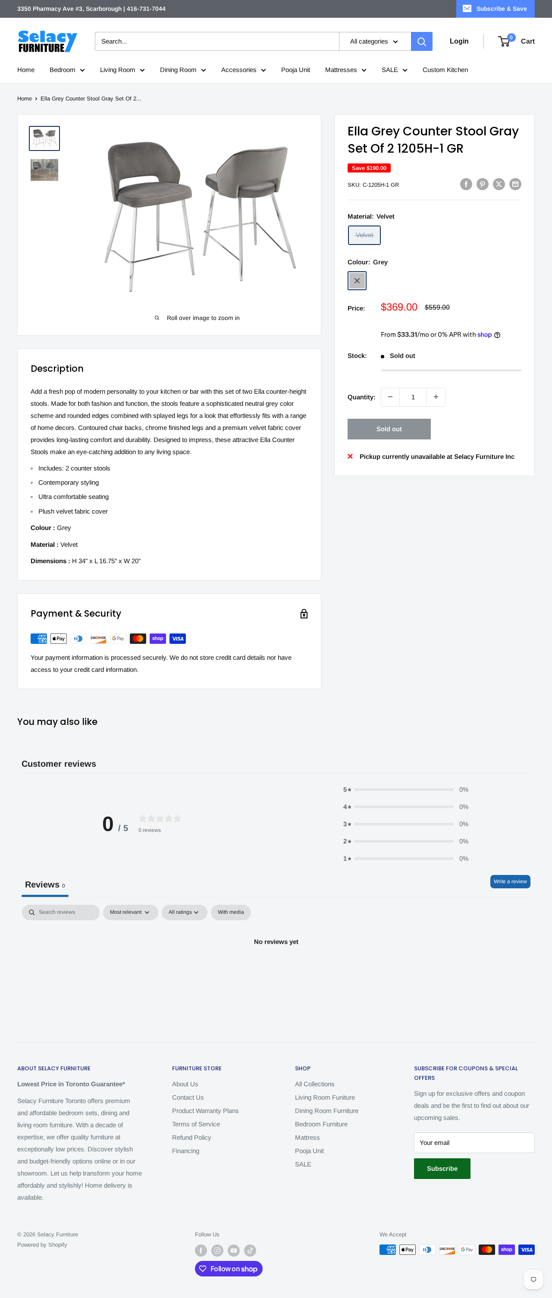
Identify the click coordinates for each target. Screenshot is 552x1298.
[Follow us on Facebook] (201, 1251)
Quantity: (362, 396)
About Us (185, 1084)
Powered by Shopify (42, 1245)
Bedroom (62, 69)
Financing (185, 1150)
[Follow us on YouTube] (234, 1251)
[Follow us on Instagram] (217, 1251)
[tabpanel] (276, 971)
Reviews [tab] (45, 884)
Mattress (307, 1137)
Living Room (117, 69)
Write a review (510, 881)
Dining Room (178, 69)
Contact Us (188, 1097)
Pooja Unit (295, 69)
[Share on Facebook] (466, 184)
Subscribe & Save (502, 8)
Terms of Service (196, 1124)
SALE (390, 69)
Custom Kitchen (445, 69)
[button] (405, 790)
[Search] (422, 41)
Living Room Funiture (325, 1097)
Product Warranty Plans (205, 1110)
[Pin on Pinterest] (483, 184)
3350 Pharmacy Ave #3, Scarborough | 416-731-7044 (91, 8)
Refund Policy (191, 1137)
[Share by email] (515, 184)
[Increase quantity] (436, 397)
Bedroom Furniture (321, 1124)
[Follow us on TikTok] (250, 1251)
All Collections (315, 1084)
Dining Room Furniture (326, 1110)
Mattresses (341, 69)
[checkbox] (231, 912)
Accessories (239, 69)
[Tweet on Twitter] (499, 184)
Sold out (389, 428)
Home (25, 69)
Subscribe (442, 1168)
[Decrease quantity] (390, 397)
